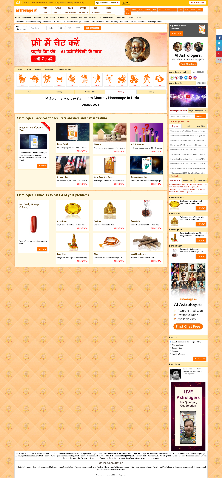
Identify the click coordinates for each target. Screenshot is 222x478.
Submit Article (200, 456)
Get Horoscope (92, 28)
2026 (46, 17)
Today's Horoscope (74, 22)
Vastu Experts (168, 467)
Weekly (59, 92)
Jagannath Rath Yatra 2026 (179, 184)
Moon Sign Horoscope (137, 453)
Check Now (82, 151)
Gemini (70, 8)
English (175, 126)
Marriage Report (178, 345)
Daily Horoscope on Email (198, 111)
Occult (53, 17)
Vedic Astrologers (155, 467)
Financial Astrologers (184, 467)
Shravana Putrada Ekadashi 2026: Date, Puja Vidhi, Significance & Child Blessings (189, 140)
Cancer (83, 8)
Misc (139, 17)
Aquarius (96, 12)
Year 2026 (201, 126)
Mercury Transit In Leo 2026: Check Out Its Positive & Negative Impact (189, 164)
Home (17, 17)
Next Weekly (89, 92)
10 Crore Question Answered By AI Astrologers (68, 456)
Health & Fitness (178, 354)
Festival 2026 (175, 181)
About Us (76, 458)
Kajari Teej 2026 (186, 192)
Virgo (108, 8)
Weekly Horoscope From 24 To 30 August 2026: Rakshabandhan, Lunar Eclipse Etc (189, 136)
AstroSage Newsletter (178, 111)
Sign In (194, 2)
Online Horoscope (97, 22)
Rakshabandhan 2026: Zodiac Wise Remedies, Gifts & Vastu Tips (189, 168)
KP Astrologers (199, 467)
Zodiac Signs (82, 453)
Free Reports (63, 17)
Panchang (83, 17)
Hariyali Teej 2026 (190, 187)
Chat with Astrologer (107, 3)
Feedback (190, 456)
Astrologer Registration (150, 458)
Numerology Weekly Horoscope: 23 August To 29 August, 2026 (189, 145)
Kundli (33, 2)
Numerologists (110, 467)
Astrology (38, 17)
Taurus (58, 8)
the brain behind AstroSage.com (192, 371)
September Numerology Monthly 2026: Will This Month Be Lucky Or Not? (189, 159)
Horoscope (26, 17)
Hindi (188, 126)
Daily (29, 92)
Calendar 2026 (78, 2)
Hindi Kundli (124, 22)
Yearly (151, 92)
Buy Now (177, 33)
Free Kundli (20, 22)
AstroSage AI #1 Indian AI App (175, 453)
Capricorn (83, 12)
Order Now (200, 359)
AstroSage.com (121, 475)
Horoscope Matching (33, 22)
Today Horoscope (65, 2)
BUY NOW (42, 166)
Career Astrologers (139, 467)
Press (161, 453)
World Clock (50, 453)
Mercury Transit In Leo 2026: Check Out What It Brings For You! (189, 150)
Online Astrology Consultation (62, 467)
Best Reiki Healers (118, 470)
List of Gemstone (38, 453)
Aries (45, 8)
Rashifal (26, 2)
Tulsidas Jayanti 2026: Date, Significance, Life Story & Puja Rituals (189, 173)
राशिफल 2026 (61, 22)
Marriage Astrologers (83, 467)
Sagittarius (70, 12)
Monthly (49, 69)
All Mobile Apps (199, 72)
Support (122, 458)
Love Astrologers (124, 467)
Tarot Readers (98, 467)
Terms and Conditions (108, 458)
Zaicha (38, 69)
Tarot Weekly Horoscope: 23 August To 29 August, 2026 (189, 154)
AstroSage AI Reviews (95, 456)
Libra (45, 12)
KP (100, 17)
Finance (175, 351)
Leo (95, 8)
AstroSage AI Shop (155, 22)
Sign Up (201, 2)
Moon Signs (142, 22)
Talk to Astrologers (23, 467)
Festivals (131, 17)
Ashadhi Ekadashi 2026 (198, 184)
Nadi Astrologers (103, 470)
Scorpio (57, 12)
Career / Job (177, 348)
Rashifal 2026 (40, 2)
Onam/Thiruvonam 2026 (190, 189)
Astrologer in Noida (95, 453)
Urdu (28, 69)
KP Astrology (152, 453)
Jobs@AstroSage (133, 458)
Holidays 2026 (188, 181)
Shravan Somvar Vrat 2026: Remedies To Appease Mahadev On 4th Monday (189, 131)
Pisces (108, 12)
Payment (84, 458)
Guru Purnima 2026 (176, 187)
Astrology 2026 (166, 456)
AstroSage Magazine (180, 121)
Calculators (120, 17)
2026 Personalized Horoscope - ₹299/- (187, 342)
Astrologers (61, 453)
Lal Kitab (133, 22)
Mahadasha (71, 453)
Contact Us (67, 458)
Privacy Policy (93, 458)
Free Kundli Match (111, 453)
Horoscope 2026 (52, 2)
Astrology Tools (179, 456)
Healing (74, 17)
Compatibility (108, 17)
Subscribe (201, 83)
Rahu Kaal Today (112, 22)
